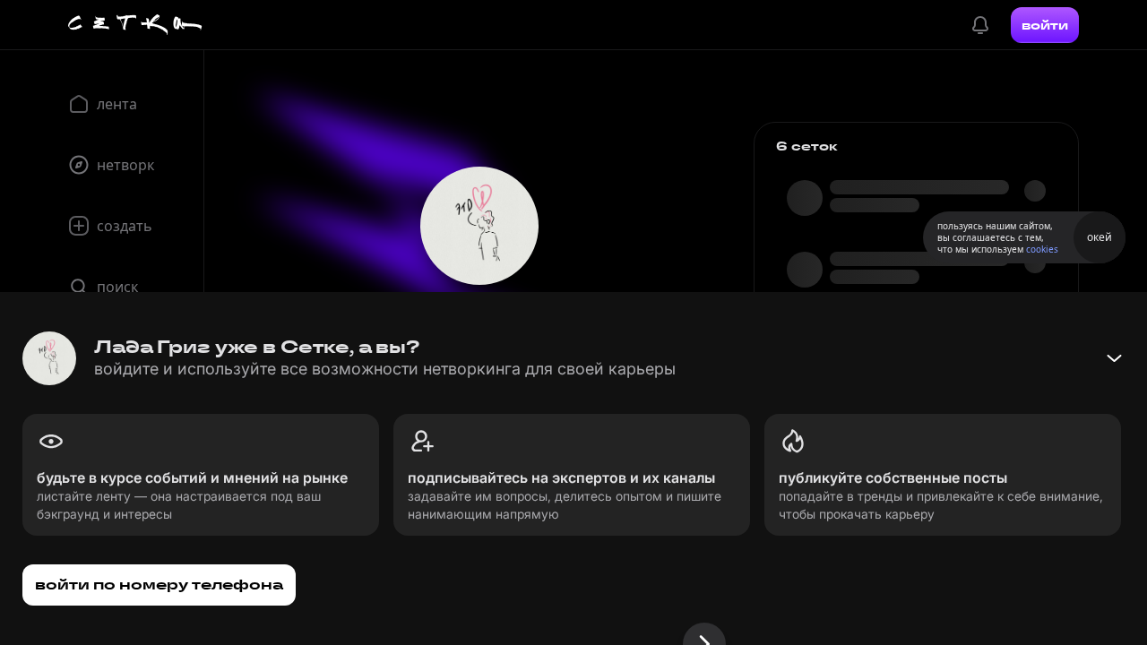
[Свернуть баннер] (1114, 358)
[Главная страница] (135, 25)
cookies (1042, 249)
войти (1045, 25)
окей (1099, 237)
